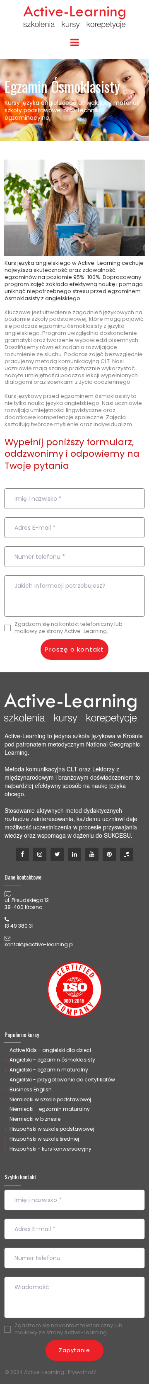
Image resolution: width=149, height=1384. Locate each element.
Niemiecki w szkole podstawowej (50, 1099)
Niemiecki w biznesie (35, 1118)
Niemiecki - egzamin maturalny (50, 1109)
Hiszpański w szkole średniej (44, 1138)
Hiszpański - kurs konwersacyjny (50, 1148)
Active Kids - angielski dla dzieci (50, 1050)
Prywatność (82, 1372)
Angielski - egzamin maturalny (49, 1069)
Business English (31, 1089)
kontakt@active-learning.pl (39, 944)
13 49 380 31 (19, 925)
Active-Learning (99, 263)
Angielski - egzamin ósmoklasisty (52, 1059)
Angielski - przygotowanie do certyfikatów (62, 1079)
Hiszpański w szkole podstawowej (52, 1128)
